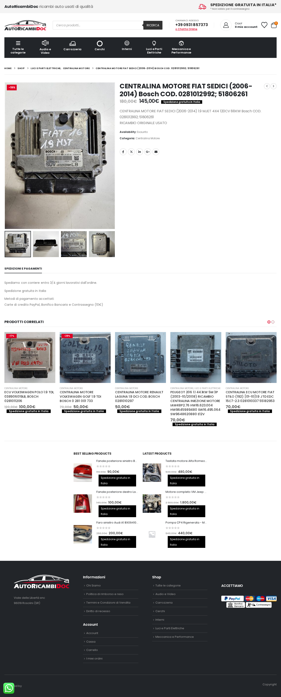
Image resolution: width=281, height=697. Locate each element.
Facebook (123, 151)
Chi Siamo (93, 585)
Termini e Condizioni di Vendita (108, 602)
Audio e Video (45, 51)
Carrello (92, 650)
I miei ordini (94, 658)
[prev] (267, 86)
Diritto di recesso (98, 611)
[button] (5, 155)
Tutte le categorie (18, 51)
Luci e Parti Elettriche (154, 51)
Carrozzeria (72, 49)
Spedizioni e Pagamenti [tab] (23, 268)
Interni (127, 49)
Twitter (131, 151)
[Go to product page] (140, 357)
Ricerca (153, 25)
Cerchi (99, 49)
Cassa (90, 642)
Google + (147, 151)
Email (155, 151)
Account (92, 633)
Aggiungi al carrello (48, 339)
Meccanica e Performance (181, 51)
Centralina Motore (148, 138)
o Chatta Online (186, 29)
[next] (273, 86)
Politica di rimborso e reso (105, 594)
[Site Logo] (25, 25)
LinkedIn (139, 151)
